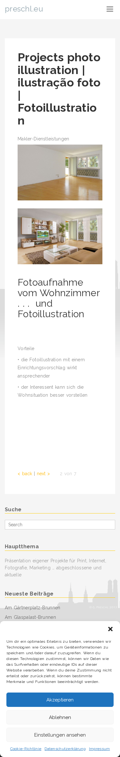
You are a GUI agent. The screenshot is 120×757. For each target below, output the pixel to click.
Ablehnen (60, 717)
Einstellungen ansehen (60, 735)
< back (25, 473)
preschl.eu (24, 8)
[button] (110, 629)
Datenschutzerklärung (65, 748)
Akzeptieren (60, 700)
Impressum (99, 748)
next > (43, 473)
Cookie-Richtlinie (26, 748)
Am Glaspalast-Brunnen (30, 617)
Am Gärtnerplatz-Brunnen (32, 607)
